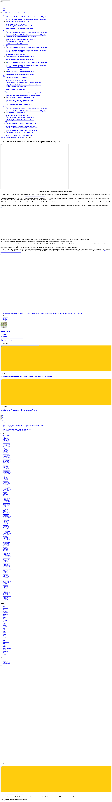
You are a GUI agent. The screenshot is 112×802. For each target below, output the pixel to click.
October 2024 (6, 460)
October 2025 (6, 445)
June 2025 (5, 450)
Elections (5, 620)
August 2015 (6, 582)
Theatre (5, 121)
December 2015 (6, 578)
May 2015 (5, 586)
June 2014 (5, 599)
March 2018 (6, 552)
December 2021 (6, 500)
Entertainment (6, 45)
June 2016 (5, 572)
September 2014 (7, 596)
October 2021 (6, 503)
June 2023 (5, 478)
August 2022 (6, 490)
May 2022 (5, 494)
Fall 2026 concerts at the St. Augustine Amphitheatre (14, 430)
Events (4, 61)
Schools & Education (7, 648)
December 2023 (6, 471)
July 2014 (5, 598)
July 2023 (5, 477)
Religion (4, 646)
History (4, 91)
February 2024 (6, 470)
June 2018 (5, 548)
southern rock (49, 313)
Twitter (4, 318)
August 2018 (6, 545)
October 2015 (6, 580)
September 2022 (7, 489)
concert (15, 313)
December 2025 (6, 443)
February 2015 (6, 589)
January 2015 (6, 591)
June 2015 (5, 585)
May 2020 (5, 523)
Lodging (4, 637)
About (4, 10)
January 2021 (6, 514)
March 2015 (6, 588)
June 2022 (5, 493)
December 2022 (6, 485)
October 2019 (6, 532)
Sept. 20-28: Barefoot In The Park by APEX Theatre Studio (12, 794)
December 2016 (6, 565)
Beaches (4, 609)
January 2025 (6, 456)
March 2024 (6, 468)
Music (4, 106)
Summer (4, 653)
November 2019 (6, 531)
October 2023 (6, 473)
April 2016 (5, 575)
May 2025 (5, 451)
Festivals (5, 626)
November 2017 (6, 556)
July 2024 (5, 463)
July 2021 (5, 506)
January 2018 (6, 554)
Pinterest (5, 319)
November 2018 (6, 543)
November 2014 (6, 593)
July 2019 (5, 536)
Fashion (4, 625)
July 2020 (5, 521)
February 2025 (6, 455)
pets (4, 643)
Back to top (3, 800)
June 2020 (5, 522)
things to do (67, 313)
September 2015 (7, 581)
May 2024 (5, 466)
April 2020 (5, 525)
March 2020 (6, 526)
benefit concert (4, 313)
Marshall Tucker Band (31, 313)
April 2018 (5, 550)
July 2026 (5, 437)
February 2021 (6, 512)
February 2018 (6, 553)
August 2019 (6, 534)
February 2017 (6, 563)
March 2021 (6, 511)
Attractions (5, 30)
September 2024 (7, 461)
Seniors (4, 649)
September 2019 (7, 533)
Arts (4, 15)
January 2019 (6, 541)
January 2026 (6, 441)
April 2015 (5, 587)
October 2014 (6, 594)
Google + (5, 320)
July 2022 (5, 492)
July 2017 (5, 560)
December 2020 (6, 515)
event (18, 313)
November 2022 (6, 487)
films (4, 628)
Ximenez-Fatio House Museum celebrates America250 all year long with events (23, 95)
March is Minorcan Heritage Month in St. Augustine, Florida (19, 104)
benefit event (10, 313)
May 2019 (5, 537)
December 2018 (6, 542)
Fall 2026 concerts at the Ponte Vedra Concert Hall (17, 24)
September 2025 (7, 446)
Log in (4, 659)
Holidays (4, 634)
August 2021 (6, 505)
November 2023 (6, 472)
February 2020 (6, 527)
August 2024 (6, 462)
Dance (4, 615)
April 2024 (5, 467)
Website (5, 334)
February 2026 (6, 440)
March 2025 (6, 454)
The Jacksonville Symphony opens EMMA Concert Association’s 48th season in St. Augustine (26, 19)
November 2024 (6, 459)
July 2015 (5, 583)
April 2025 (5, 452)
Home (4, 8)
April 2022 (5, 495)
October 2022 (6, 488)
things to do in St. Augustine (76, 313)
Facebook (5, 317)
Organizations (6, 642)
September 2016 (7, 569)
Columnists (5, 612)
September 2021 (7, 504)
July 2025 (5, 449)
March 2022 (6, 496)
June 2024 (5, 465)
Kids (4, 636)
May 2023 (5, 479)
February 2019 (6, 539)
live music (24, 313)
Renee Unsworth (5, 331)
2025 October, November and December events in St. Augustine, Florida (21, 130)
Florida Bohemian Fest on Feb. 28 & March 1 (15, 89)
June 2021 (5, 507)
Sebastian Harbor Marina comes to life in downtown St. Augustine (20, 39)
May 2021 (5, 509)
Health (4, 631)
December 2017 (6, 555)
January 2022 (6, 499)
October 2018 (6, 544)
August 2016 (6, 570)
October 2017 (6, 558)
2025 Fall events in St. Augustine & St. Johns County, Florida (19, 135)
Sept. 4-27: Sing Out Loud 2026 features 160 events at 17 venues (20, 28)
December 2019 (6, 530)
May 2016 (5, 574)
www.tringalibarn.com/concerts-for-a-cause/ (35, 196)
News (23, 137)
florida (20, 313)
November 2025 (6, 444)
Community (8, 137)
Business (5, 611)
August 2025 (6, 448)
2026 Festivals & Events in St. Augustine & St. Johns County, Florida (20, 126)
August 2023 (6, 476)
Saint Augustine (42, 313)
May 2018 (5, 549)
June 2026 (5, 438)
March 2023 (6, 482)
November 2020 (6, 516)
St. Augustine (55, 313)
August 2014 (6, 597)
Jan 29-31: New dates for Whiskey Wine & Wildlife (16, 80)
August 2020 (6, 520)
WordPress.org (6, 663)
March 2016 (6, 576)
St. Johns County (61, 313)
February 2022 (6, 498)
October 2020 (6, 517)
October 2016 (6, 567)
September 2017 (7, 559)
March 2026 (6, 439)
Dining (4, 617)
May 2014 (5, 600)
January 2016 (6, 577)
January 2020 (6, 528)
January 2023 (6, 484)
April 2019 (5, 538)
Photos (4, 645)
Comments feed (6, 662)
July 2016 (5, 571)
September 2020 (7, 518)
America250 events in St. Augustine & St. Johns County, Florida (19, 100)
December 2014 (6, 592)
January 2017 (6, 564)
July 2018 (5, 547)
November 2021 (6, 501)
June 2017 (5, 561)
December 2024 (6, 457)
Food (4, 76)
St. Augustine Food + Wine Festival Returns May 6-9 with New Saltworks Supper (23, 85)
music (37, 313)
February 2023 (6, 483)
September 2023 (7, 474)
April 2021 (5, 510)
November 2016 (6, 566)
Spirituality (5, 651)
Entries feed (5, 661)
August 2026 (6, 435)
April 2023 (5, 481)
